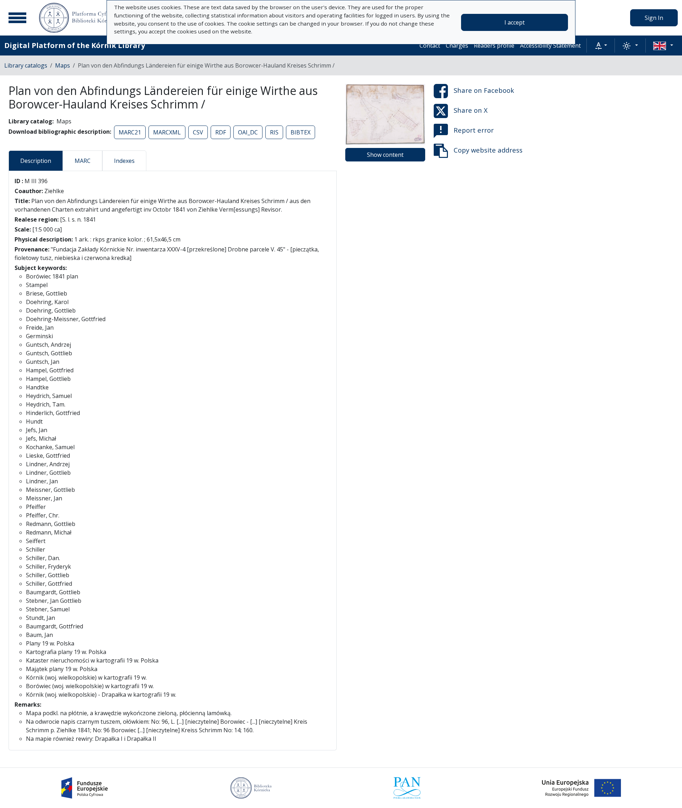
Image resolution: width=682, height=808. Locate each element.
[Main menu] (17, 18)
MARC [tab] (83, 161)
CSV (198, 132)
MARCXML (167, 132)
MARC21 (130, 132)
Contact (430, 45)
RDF (220, 132)
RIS (274, 132)
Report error (474, 130)
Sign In (654, 18)
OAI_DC (248, 132)
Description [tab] (35, 161)
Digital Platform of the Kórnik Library (74, 45)
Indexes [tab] (124, 161)
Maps (62, 65)
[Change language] (663, 45)
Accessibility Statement (550, 45)
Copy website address (488, 149)
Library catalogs (25, 65)
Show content (385, 155)
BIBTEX (300, 132)
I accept (514, 22)
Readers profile (494, 45)
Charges (457, 45)
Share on (484, 90)
